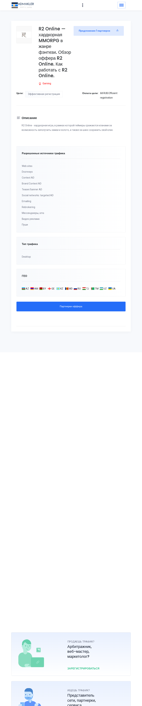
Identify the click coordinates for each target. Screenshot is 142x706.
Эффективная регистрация (44, 94)
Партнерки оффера (71, 306)
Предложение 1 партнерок (94, 30)
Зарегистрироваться (83, 668)
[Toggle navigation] (121, 5)
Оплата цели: (90, 93)
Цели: (19, 93)
